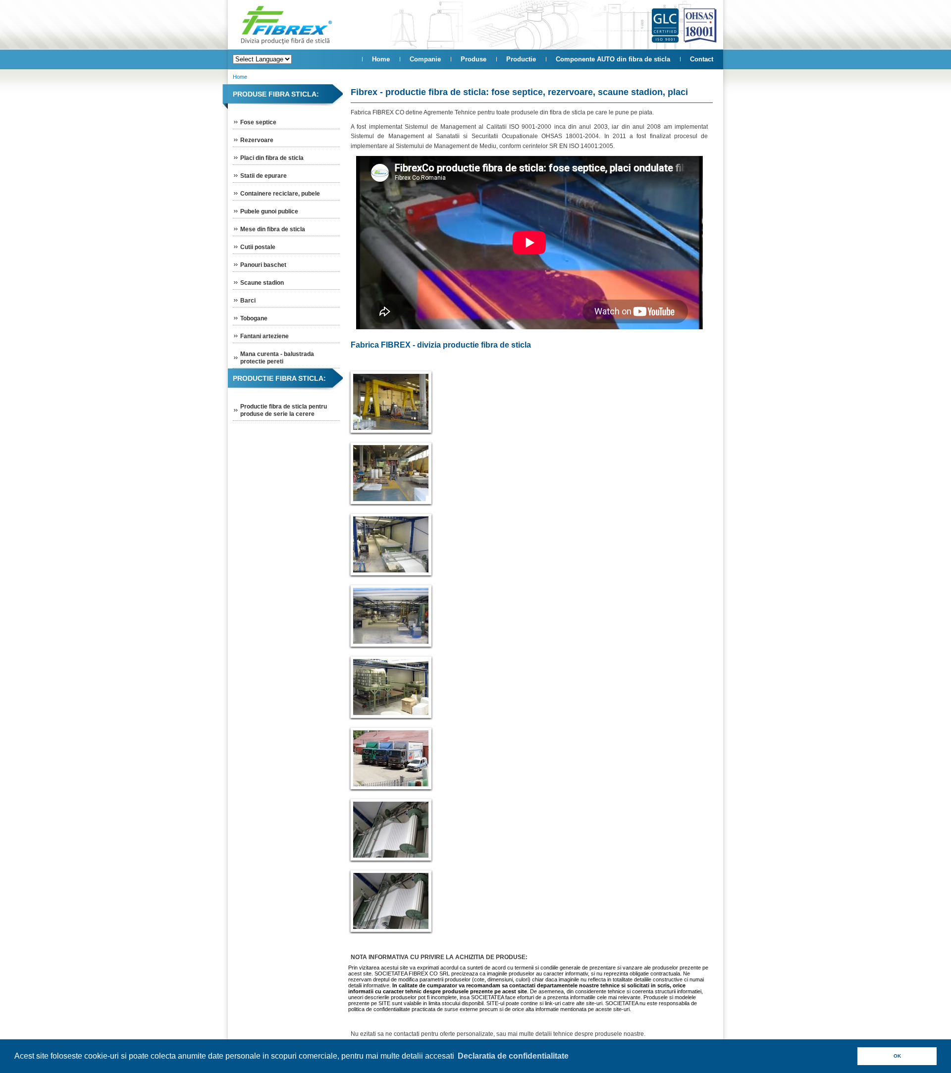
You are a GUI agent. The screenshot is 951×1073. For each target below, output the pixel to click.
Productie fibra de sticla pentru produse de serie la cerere (283, 410)
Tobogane (253, 318)
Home (381, 59)
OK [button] (897, 1056)
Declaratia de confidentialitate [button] (513, 1056)
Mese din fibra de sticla (272, 229)
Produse (473, 59)
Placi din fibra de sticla (272, 157)
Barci (248, 300)
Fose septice (258, 122)
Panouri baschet (263, 264)
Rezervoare (256, 140)
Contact (701, 59)
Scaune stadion (262, 282)
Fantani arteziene (264, 336)
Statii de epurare (263, 175)
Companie (425, 59)
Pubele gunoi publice (269, 211)
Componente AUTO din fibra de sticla (613, 59)
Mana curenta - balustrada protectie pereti (277, 358)
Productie (521, 59)
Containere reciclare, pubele (280, 193)
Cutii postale (257, 247)
